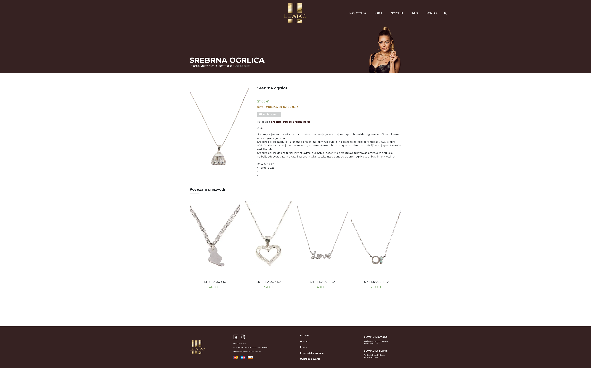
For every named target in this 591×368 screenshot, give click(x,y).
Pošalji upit (271, 114)
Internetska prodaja (312, 353)
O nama (304, 335)
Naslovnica (357, 13)
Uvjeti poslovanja (310, 359)
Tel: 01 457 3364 (371, 343)
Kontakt (432, 13)
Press (303, 347)
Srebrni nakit (207, 65)
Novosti (397, 13)
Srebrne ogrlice (224, 65)
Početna (194, 65)
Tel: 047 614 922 (371, 357)
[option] (215, 246)
